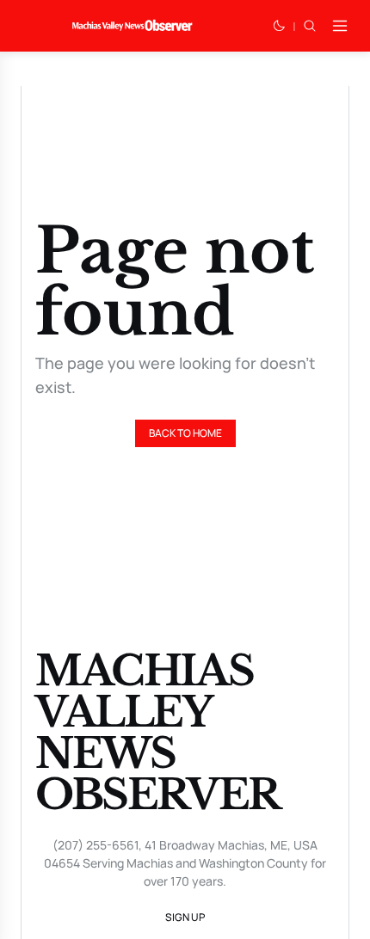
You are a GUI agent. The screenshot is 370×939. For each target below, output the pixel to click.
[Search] (310, 26)
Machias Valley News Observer (157, 732)
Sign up (185, 917)
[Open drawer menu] (339, 25)
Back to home (185, 433)
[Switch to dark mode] (279, 26)
